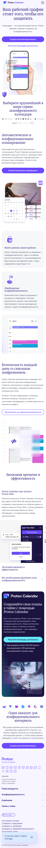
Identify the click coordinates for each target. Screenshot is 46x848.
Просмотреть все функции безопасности (23, 412)
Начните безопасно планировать (23, 170)
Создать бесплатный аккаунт (23, 39)
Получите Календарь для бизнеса (23, 46)
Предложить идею (10, 831)
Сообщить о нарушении (12, 823)
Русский (8, 815)
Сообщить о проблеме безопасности (18, 829)
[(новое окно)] (3, 767)
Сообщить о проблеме (11, 826)
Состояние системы (10, 821)
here (10, 838)
